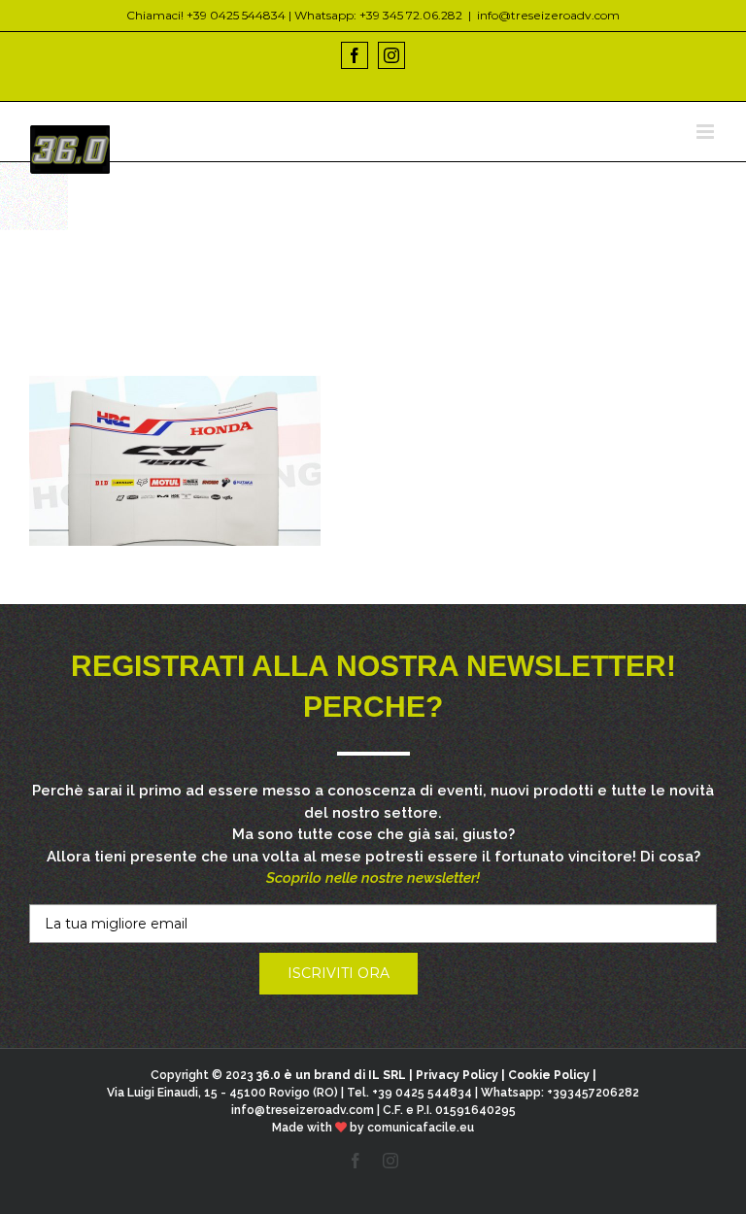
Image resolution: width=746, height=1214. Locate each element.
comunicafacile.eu (420, 1127)
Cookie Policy (549, 1075)
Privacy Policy (457, 1075)
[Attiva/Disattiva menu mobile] (706, 131)
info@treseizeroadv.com (548, 15)
